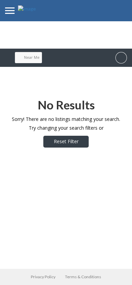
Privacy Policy (43, 276)
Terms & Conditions (83, 276)
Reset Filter (66, 141)
